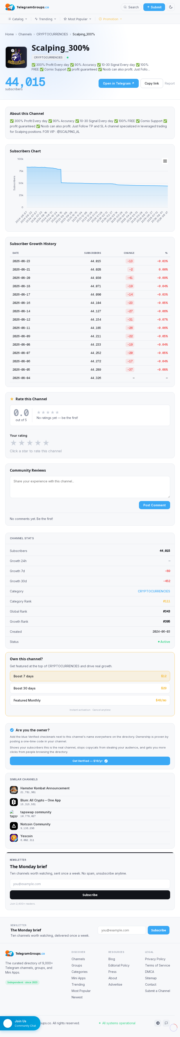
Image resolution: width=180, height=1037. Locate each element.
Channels (25, 34)
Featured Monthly (90, 700)
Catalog (17, 19)
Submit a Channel (157, 991)
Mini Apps (79, 978)
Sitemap (151, 978)
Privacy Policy (155, 959)
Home (9, 34)
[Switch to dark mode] (171, 7)
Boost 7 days (90, 676)
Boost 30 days (90, 688)
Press (112, 972)
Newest (77, 997)
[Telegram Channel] (158, 1023)
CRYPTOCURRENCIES (52, 34)
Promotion (110, 19)
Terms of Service (157, 965)
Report (170, 83)
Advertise (115, 984)
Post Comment (154, 505)
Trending (45, 19)
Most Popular (78, 19)
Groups (77, 965)
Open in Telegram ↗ (118, 83)
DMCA (149, 972)
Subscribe (90, 895)
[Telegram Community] (166, 1023)
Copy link (152, 83)
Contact (150, 984)
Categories (80, 972)
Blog (111, 959)
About (112, 978)
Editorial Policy (119, 965)
